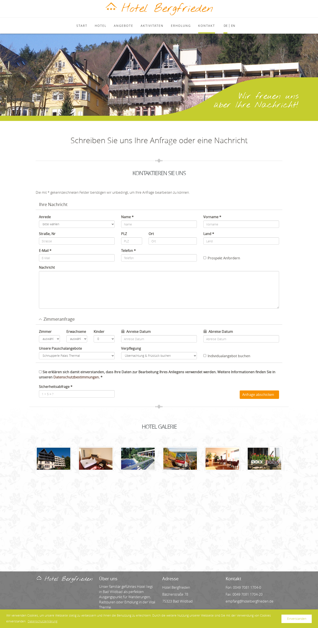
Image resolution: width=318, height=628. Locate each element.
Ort (151, 233)
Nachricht (47, 267)
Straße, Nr (47, 233)
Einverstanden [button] (296, 619)
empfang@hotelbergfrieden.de (249, 601)
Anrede (45, 216)
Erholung (181, 26)
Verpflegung (131, 348)
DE (226, 25)
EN (233, 25)
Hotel (100, 26)
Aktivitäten (152, 26)
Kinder (99, 331)
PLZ (124, 233)
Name (126, 216)
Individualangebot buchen (229, 356)
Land (207, 233)
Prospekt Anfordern (224, 258)
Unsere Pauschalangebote (60, 348)
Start (81, 26)
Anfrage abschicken (258, 394)
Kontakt (206, 26)
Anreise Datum (138, 331)
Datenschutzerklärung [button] (42, 621)
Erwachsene (76, 331)
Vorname (210, 216)
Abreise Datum (221, 331)
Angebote (123, 26)
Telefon (127, 250)
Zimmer (45, 331)
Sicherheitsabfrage (54, 386)
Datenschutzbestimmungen (76, 377)
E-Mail (44, 250)
